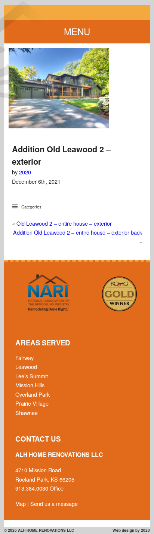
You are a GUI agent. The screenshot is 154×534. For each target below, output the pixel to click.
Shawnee (26, 412)
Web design (123, 530)
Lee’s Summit (31, 376)
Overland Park (32, 394)
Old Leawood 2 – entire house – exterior (64, 223)
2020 (25, 172)
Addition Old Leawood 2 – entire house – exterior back (77, 232)
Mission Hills (29, 385)
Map (20, 503)
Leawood (26, 366)
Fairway (24, 357)
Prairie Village (32, 403)
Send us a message (54, 503)
